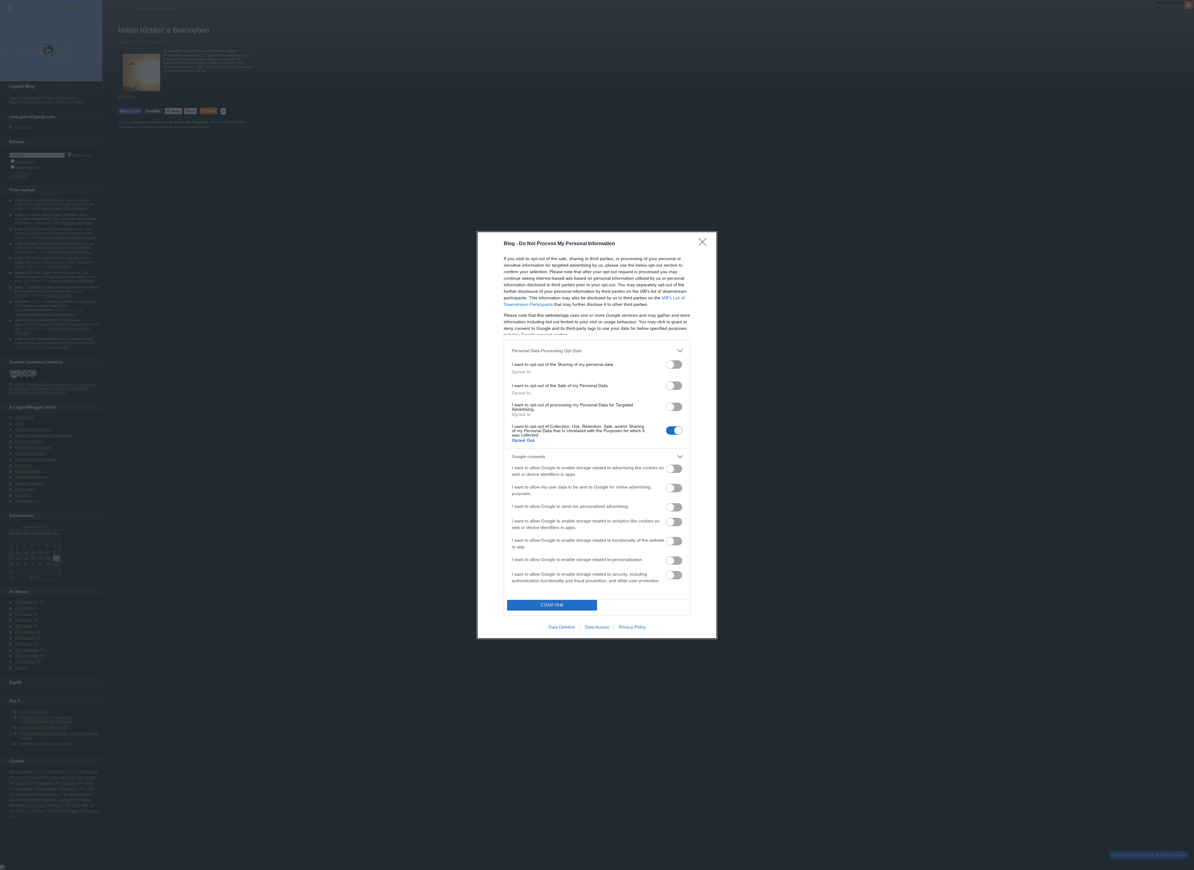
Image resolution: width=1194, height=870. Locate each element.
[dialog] (597, 435)
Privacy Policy (632, 626)
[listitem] (597, 351)
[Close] (704, 244)
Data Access (597, 626)
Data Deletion (561, 626)
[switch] (674, 364)
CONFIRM (552, 605)
